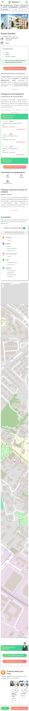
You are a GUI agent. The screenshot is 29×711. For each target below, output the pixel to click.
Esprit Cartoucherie (14, 694)
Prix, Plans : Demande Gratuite (15, 68)
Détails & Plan (20, 129)
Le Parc (23, 693)
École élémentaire (12, 248)
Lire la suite (14, 89)
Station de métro (11, 274)
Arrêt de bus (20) (11, 270)
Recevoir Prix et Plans (20, 708)
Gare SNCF (10, 276)
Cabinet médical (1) (12, 262)
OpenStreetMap (19, 637)
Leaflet (12, 637)
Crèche (9, 246)
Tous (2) (9, 256)
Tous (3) (9, 240)
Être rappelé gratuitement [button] (16, 655)
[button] (5, 708)
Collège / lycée (11, 250)
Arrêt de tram (10, 272)
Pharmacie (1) (10, 264)
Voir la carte (9, 39)
